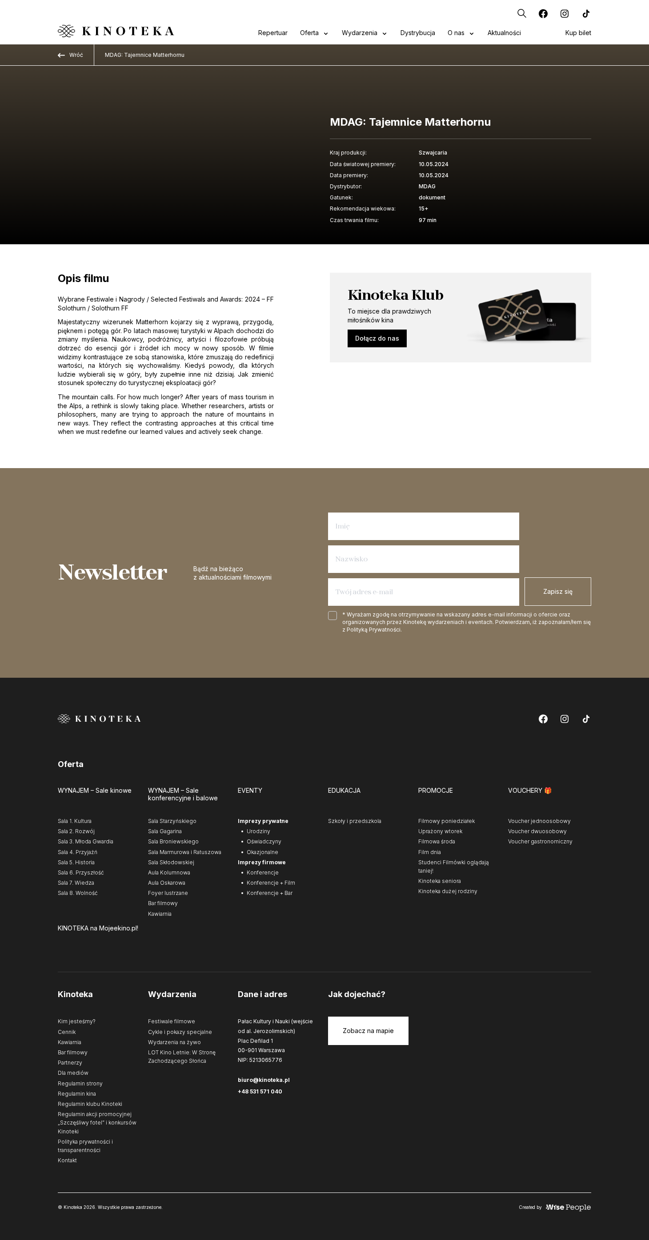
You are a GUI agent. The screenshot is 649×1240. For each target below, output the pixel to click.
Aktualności (504, 32)
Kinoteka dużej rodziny (447, 891)
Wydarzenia (359, 32)
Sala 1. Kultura (75, 821)
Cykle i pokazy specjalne (180, 1032)
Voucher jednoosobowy (539, 821)
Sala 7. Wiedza (76, 882)
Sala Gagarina (165, 831)
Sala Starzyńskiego (172, 821)
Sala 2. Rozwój (76, 831)
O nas (456, 32)
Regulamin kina (77, 1093)
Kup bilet (578, 32)
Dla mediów (73, 1072)
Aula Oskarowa (166, 882)
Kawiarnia (160, 913)
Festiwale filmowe (171, 1021)
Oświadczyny (264, 841)
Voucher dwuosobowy (537, 831)
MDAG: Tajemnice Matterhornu (144, 55)
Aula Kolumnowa (169, 872)
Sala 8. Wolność (78, 893)
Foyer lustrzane (168, 893)
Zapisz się (558, 591)
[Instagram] (564, 13)
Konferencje (263, 872)
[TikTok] (586, 13)
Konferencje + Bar (269, 893)
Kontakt (67, 1160)
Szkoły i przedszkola (354, 821)
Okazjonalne (262, 852)
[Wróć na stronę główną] (116, 30)
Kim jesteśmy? (77, 1021)
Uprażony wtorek (440, 831)
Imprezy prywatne (263, 821)
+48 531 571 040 (260, 1091)
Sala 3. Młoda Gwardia (85, 841)
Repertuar (273, 32)
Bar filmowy (163, 903)
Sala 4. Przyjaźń (77, 852)
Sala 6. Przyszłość (81, 872)
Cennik (67, 1032)
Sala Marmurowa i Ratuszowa (184, 852)
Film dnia (429, 852)
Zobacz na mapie (368, 1030)
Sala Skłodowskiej (171, 862)
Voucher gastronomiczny (540, 841)
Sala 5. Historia (76, 862)
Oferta (309, 32)
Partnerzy (70, 1062)
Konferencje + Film (271, 882)
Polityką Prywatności (374, 629)
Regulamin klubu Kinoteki (90, 1104)
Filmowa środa (436, 841)
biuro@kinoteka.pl (264, 1080)
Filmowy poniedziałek (446, 821)
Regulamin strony (80, 1083)
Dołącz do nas (377, 338)
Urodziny (258, 831)
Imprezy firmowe (262, 862)
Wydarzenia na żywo (174, 1042)
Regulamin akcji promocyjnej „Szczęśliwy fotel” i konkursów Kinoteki (97, 1122)
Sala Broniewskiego (173, 841)
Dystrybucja (418, 32)
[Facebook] (543, 13)
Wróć (76, 55)
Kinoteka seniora (439, 881)
